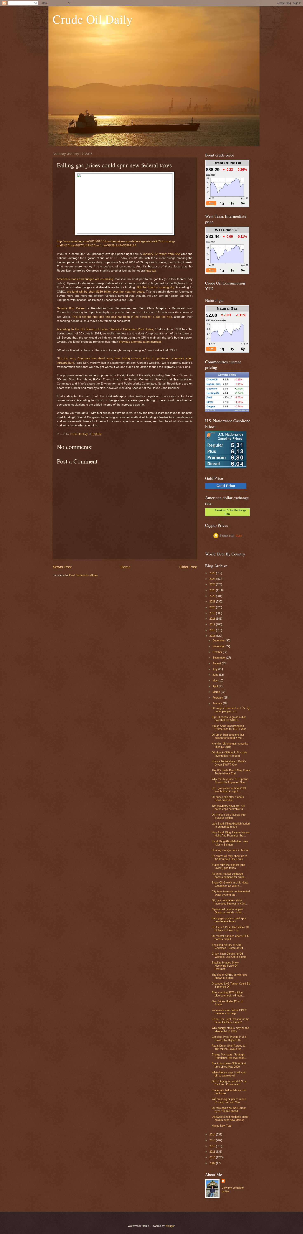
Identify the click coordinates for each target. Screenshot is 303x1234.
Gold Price (225, 486)
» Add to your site (241, 410)
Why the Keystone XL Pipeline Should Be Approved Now (230, 781)
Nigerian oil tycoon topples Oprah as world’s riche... (228, 911)
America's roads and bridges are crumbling (85, 279)
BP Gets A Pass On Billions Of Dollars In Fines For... (230, 929)
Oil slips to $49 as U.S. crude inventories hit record (229, 754)
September (219, 657)
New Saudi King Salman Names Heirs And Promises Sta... (231, 834)
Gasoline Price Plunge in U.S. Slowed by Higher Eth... (229, 1038)
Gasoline (212, 388)
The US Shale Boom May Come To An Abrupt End (231, 772)
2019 (212, 613)
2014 (212, 1134)
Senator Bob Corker (71, 308)
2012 (212, 1146)
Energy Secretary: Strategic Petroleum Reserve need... (229, 1056)
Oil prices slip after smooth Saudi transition (228, 798)
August (217, 663)
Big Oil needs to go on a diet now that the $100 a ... (229, 718)
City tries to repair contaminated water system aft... (231, 893)
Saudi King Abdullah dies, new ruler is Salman (230, 843)
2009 (212, 1163)
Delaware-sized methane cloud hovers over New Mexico (230, 1118)
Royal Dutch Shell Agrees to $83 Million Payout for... (228, 1047)
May (215, 680)
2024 (212, 584)
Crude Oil (212, 379)
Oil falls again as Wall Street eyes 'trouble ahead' (229, 1109)
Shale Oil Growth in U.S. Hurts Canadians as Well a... (230, 884)
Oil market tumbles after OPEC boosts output (230, 937)
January (218, 703)
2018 (212, 618)
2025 (212, 578)
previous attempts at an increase (140, 341)
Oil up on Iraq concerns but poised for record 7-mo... (228, 736)
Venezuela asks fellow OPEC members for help (229, 1012)
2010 (212, 1157)
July (215, 669)
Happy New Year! (222, 1125)
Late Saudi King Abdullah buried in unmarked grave (231, 825)
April (216, 686)
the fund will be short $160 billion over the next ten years (105, 291)
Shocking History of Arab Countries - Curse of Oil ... (229, 946)
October (218, 652)
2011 (212, 1151)
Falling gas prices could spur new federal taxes (229, 920)
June (216, 674)
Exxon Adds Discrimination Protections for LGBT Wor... (230, 727)
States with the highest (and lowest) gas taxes (228, 866)
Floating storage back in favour (230, 850)
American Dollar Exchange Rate (229, 512)
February (218, 697)
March (217, 691)
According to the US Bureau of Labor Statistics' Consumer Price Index (105, 329)
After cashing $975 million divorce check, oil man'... (228, 994)
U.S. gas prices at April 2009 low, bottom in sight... (229, 790)
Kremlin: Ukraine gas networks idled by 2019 (230, 745)
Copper (211, 406)
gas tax (151, 270)
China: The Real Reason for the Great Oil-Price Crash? (230, 1021)
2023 (212, 590)
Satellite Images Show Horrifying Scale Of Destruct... (225, 965)
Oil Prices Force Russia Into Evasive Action (228, 816)
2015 (212, 635)
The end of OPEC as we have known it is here (229, 976)
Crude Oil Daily (93, 19)
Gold (209, 397)
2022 (212, 596)
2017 (212, 624)
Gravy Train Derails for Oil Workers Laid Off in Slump (229, 955)
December (219, 640)
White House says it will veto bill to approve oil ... (229, 1074)
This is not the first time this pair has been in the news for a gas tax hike (122, 316)
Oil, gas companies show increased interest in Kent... (230, 902)
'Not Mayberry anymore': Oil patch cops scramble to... (228, 807)
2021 (212, 601)
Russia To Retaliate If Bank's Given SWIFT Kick (229, 763)
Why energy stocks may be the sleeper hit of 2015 (230, 1029)
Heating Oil (213, 393)
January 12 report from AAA (161, 253)
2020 (212, 607)
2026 (212, 573)
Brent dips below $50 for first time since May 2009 (229, 1065)
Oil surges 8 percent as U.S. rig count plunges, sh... (230, 710)
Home (125, 567)
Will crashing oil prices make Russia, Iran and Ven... (229, 1101)
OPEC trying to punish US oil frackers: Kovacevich (229, 1083)
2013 (212, 1140)
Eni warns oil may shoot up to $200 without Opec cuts (229, 857)
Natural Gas (214, 384)
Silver (210, 402)
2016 (212, 630)
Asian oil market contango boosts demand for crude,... (230, 875)
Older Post (188, 567)
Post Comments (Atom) (83, 575)
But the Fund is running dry (155, 287)
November (219, 646)
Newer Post (62, 567)
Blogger (170, 1225)
